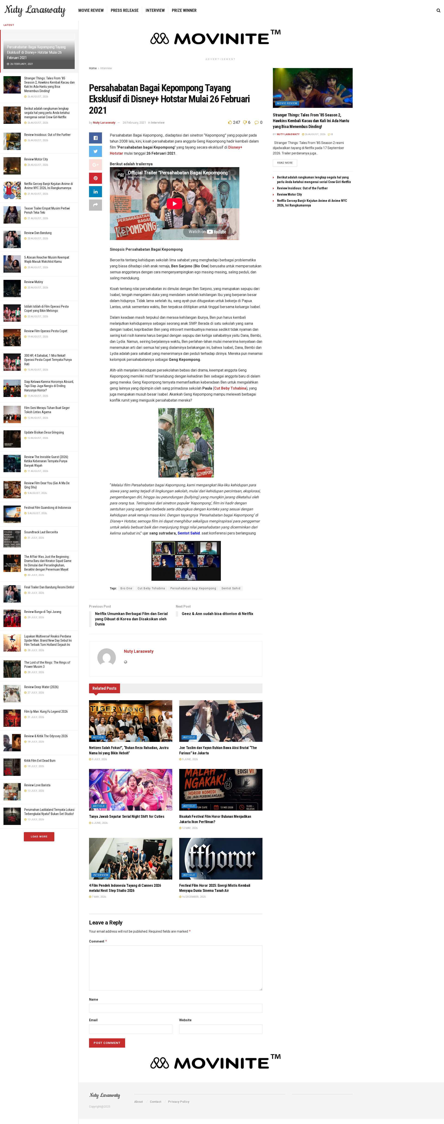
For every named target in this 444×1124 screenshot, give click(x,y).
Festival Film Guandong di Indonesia (47, 507)
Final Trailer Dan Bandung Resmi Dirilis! (49, 587)
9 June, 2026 (189, 759)
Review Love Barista (37, 785)
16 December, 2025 (193, 896)
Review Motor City (36, 159)
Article (189, 737)
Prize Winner (184, 10)
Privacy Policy (178, 1101)
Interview (155, 10)
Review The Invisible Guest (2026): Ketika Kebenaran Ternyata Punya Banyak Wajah (46, 461)
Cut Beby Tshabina (151, 588)
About (138, 1101)
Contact (155, 1101)
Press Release (125, 10)
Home (93, 68)
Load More (39, 836)
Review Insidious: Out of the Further (47, 135)
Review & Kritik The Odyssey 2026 (46, 736)
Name (93, 999)
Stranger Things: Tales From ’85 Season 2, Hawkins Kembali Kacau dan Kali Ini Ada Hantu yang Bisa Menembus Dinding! (311, 120)
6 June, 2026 (99, 822)
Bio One (126, 588)
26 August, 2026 (314, 134)
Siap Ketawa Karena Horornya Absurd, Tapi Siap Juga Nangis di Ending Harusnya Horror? (49, 386)
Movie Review (91, 10)
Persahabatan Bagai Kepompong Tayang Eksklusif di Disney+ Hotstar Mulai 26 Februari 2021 (36, 52)
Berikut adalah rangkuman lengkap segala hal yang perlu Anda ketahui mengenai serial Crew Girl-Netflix (47, 113)
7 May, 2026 (98, 896)
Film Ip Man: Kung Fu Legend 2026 (46, 711)
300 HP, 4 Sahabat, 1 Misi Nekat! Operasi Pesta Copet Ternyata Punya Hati (48, 360)
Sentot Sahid (231, 588)
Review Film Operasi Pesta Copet (45, 331)
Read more (285, 162)
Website (185, 1020)
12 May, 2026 (189, 828)
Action (98, 737)
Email (93, 1020)
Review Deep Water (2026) (41, 687)
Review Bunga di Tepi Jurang (42, 612)
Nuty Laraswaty (104, 122)
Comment (98, 941)
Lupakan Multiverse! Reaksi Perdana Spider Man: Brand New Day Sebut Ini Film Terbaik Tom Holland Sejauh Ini (48, 640)
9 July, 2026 (99, 759)
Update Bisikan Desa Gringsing (44, 432)
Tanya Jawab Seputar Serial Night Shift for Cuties (126, 816)
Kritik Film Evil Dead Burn (40, 760)
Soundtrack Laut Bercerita (41, 532)
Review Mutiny (33, 282)
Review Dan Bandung (38, 233)
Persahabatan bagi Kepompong (193, 588)
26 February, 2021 (134, 122)
